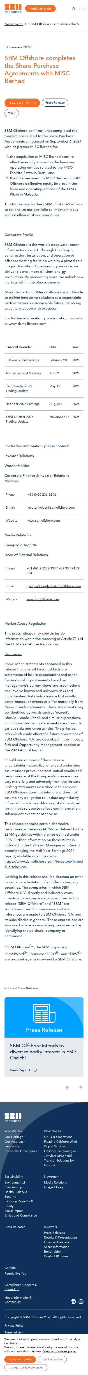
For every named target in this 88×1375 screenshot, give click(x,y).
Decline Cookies (52, 1359)
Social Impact (14, 1211)
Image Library (54, 1187)
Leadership (12, 1146)
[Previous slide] (68, 1088)
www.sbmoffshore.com (27, 323)
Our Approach (15, 1142)
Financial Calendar (57, 1242)
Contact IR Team (56, 1256)
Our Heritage (14, 1137)
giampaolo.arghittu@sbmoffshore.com (54, 586)
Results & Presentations (60, 1237)
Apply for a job (40, 9)
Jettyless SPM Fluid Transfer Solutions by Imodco (59, 1160)
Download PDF (19, 103)
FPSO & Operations (58, 1137)
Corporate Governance (21, 1151)
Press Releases (54, 1233)
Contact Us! (13, 1302)
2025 (11, 113)
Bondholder (52, 1252)
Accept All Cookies (20, 1359)
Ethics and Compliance (21, 1215)
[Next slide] (79, 1088)
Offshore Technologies (60, 1151)
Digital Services (55, 1146)
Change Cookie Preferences (26, 1367)
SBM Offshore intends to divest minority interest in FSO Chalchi (43, 1052)
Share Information (56, 1247)
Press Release (55, 103)
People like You (15, 1274)
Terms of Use (14, 1333)
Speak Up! (12, 1289)
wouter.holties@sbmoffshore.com (51, 507)
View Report (20, 1070)
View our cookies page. (59, 1351)
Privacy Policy (14, 1326)
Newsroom (14, 24)
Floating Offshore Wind (60, 1142)
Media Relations (55, 1182)
